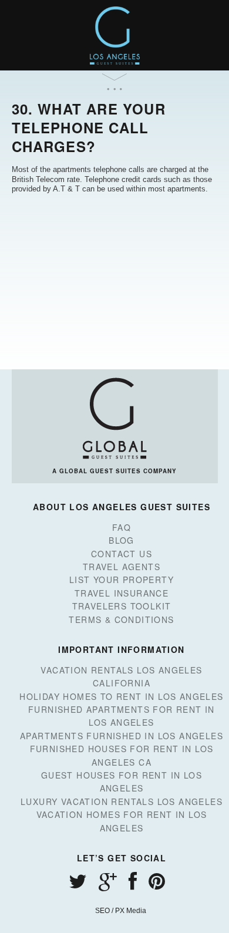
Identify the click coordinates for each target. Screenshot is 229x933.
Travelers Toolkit (121, 606)
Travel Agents (121, 566)
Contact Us (121, 554)
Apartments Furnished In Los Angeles (121, 736)
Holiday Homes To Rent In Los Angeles (121, 696)
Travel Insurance (122, 593)
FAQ (121, 527)
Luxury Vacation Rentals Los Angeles (122, 801)
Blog (121, 540)
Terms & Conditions (121, 619)
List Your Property (121, 579)
